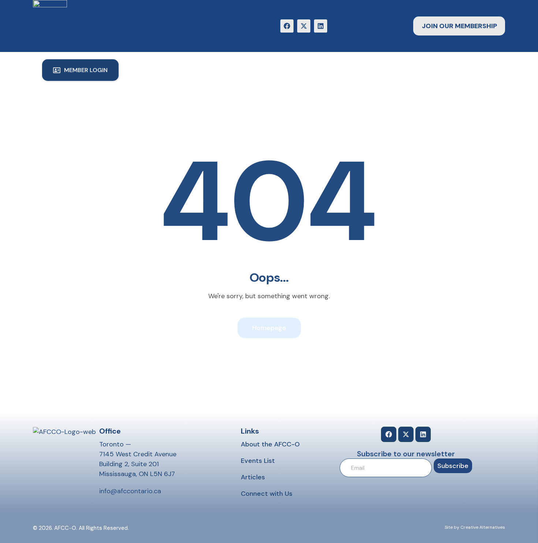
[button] (80, 70)
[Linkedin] (320, 26)
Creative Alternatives (482, 527)
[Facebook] (287, 26)
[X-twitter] (303, 26)
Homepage (269, 327)
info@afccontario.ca (130, 491)
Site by (452, 527)
